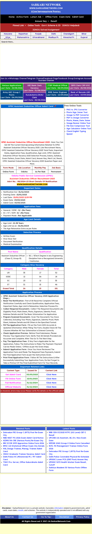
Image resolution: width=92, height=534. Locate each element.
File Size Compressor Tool (78, 126)
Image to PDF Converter (78, 115)
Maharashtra (23, 37)
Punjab (38, 34)
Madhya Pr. (53, 37)
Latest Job (35, 17)
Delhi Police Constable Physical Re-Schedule (69, 457)
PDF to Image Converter (78, 118)
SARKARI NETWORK (46, 4)
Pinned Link (18, 25)
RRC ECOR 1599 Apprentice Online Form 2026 (23, 443)
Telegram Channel (35, 78)
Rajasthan (23, 34)
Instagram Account (83, 78)
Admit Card (77, 17)
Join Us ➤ (4, 78)
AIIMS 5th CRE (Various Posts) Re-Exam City (23, 440)
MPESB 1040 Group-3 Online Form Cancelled (69, 443)
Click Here (51, 374)
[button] (36, 17)
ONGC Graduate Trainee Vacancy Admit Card (24, 454)
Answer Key (41, 21)
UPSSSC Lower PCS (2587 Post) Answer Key (68, 459)
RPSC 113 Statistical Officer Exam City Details (23, 446)
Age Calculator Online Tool (79, 128)
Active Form (22, 17)
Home (12, 17)
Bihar (84, 34)
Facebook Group (66, 78)
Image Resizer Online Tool (78, 123)
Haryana (8, 34)
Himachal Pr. (68, 37)
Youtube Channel (46, 81)
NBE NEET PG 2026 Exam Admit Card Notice (23, 438)
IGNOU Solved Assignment (46, 29)
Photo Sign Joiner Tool (77, 112)
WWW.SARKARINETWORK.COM (46, 8)
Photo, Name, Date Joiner (78, 120)
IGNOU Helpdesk (70, 25)
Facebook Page (51, 78)
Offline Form (51, 17)
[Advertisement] (46, 60)
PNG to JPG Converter (77, 109)
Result (54, 21)
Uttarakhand (38, 37)
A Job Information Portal (46, 11)
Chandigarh (68, 34)
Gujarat (84, 37)
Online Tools (34, 25)
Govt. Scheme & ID (51, 25)
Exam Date (64, 17)
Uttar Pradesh (8, 38)
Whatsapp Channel (18, 78)
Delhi (53, 34)
